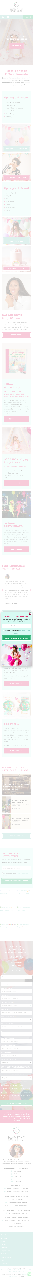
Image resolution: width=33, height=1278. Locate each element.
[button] (30, 614)
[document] (16, 639)
